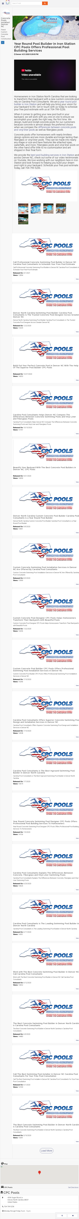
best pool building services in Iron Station (52, 155)
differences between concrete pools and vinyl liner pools (45, 128)
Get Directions (73, 1187)
